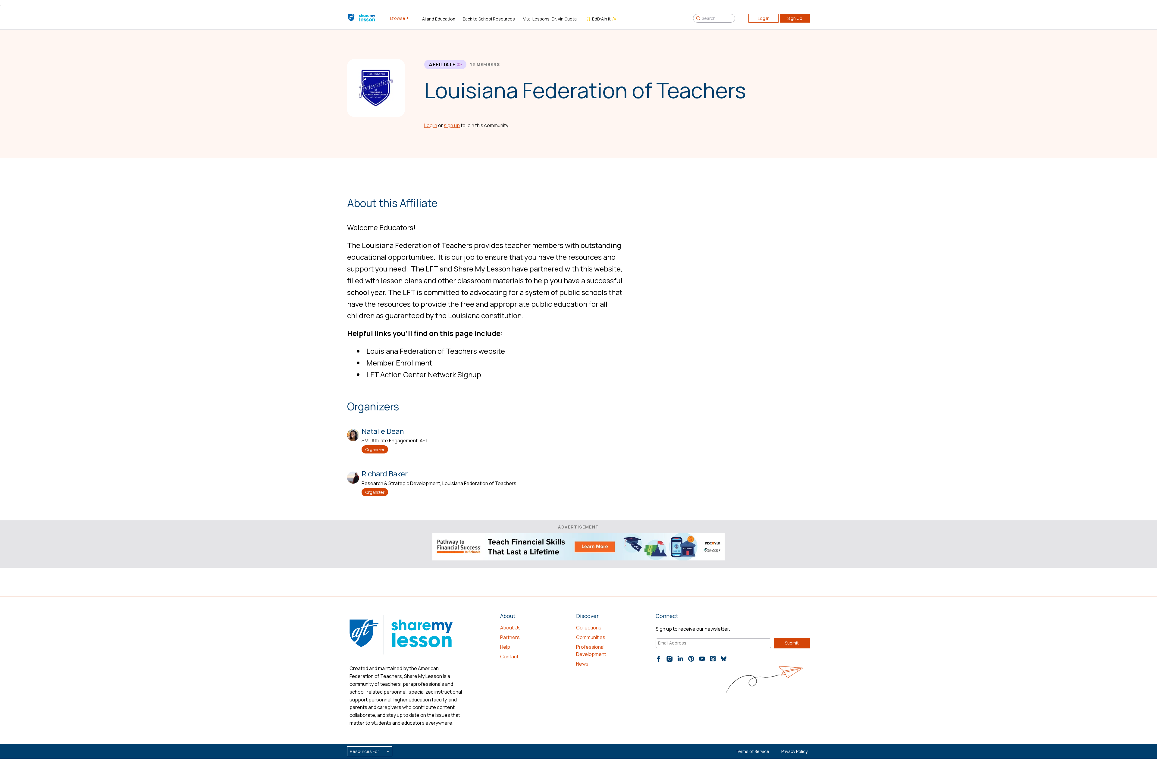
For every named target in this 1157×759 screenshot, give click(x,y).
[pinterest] (691, 659)
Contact (509, 656)
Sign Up (794, 18)
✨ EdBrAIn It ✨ (601, 19)
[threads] (713, 659)
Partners (510, 637)
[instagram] (669, 659)
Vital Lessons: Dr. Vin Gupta (550, 19)
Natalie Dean (383, 431)
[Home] (362, 18)
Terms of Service (752, 751)
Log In (764, 18)
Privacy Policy (794, 751)
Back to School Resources (489, 19)
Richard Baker (385, 473)
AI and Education (438, 19)
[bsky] (724, 659)
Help (505, 647)
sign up (452, 125)
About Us (510, 627)
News (582, 663)
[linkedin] (680, 659)
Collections (588, 627)
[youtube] (702, 659)
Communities (590, 637)
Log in (430, 125)
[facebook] (659, 659)
